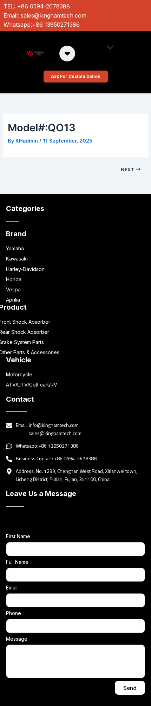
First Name (18, 536)
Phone (13, 613)
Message (16, 639)
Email (12, 587)
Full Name (17, 562)
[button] (110, 47)
